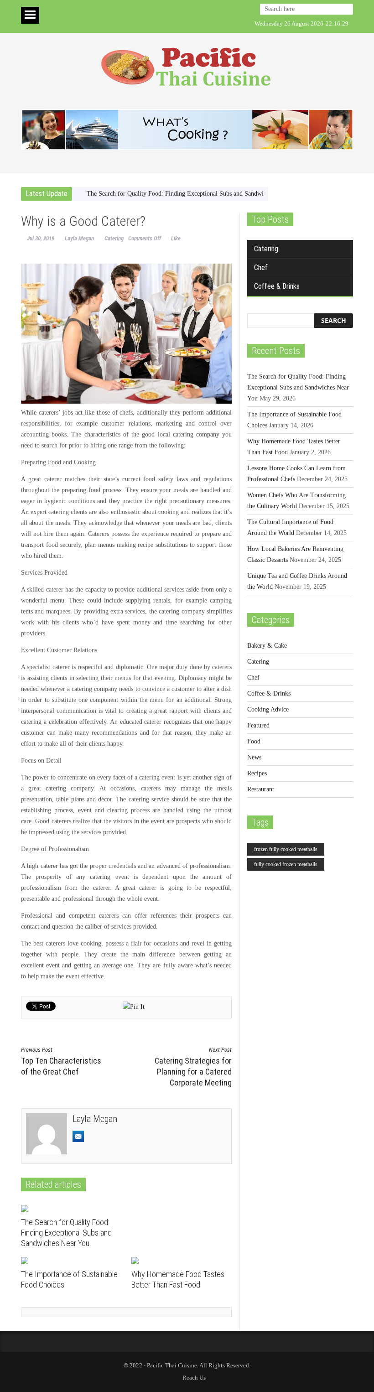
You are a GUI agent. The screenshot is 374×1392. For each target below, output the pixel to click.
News (254, 757)
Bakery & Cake (267, 645)
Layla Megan (79, 238)
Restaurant (260, 789)
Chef (261, 267)
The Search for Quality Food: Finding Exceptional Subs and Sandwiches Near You (194, 193)
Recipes (257, 773)
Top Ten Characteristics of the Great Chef (61, 1061)
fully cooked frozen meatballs (285, 864)
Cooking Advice (268, 709)
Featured (258, 725)
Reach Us (194, 1377)
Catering (114, 238)
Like (176, 238)
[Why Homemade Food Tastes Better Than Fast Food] (183, 1260)
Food (253, 741)
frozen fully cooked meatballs (285, 849)
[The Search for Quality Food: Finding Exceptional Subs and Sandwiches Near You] (73, 1208)
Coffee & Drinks (277, 286)
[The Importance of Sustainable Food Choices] (73, 1260)
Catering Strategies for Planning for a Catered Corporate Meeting (193, 1066)
